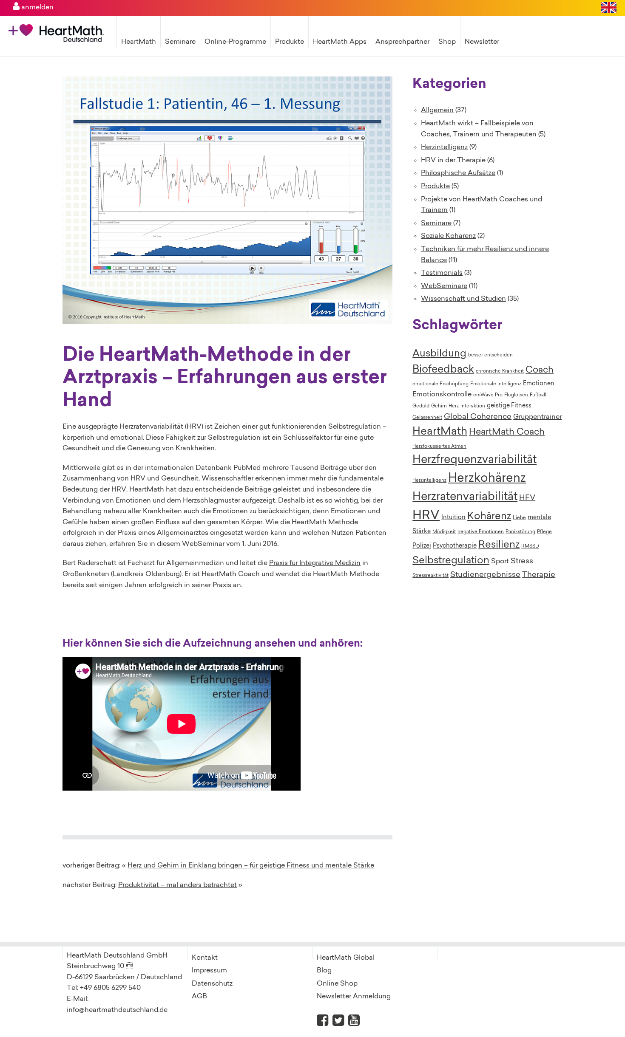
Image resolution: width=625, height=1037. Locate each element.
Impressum (209, 970)
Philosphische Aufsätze (458, 173)
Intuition (453, 518)
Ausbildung (439, 354)
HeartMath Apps (339, 42)
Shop (447, 42)
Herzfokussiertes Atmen (439, 446)
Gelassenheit (427, 417)
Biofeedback (443, 370)
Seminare (180, 42)
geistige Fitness (509, 406)
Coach (540, 370)
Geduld (420, 406)
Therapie (538, 575)
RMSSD (530, 546)
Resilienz (499, 545)
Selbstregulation (450, 561)
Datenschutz (212, 983)
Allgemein (437, 110)
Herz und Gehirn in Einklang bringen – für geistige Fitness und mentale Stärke (251, 865)
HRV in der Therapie (453, 160)
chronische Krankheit (500, 371)
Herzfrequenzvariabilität (474, 460)
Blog (324, 970)
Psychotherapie (455, 546)
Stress (522, 561)
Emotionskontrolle (442, 394)
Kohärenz (489, 517)
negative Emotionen (480, 532)
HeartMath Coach (507, 432)
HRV (426, 516)
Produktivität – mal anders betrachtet (177, 885)
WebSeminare (444, 286)
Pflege (544, 532)
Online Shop (337, 983)
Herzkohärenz (487, 479)
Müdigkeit (444, 532)
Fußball (538, 395)
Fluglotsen (516, 395)
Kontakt (205, 958)
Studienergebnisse (485, 575)
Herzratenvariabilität (464, 497)
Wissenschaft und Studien (463, 299)
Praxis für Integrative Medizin (315, 563)
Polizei (421, 546)
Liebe (519, 518)
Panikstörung (520, 532)
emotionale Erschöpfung (440, 384)
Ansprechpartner (402, 42)
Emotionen (538, 384)
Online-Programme (235, 42)
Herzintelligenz (444, 147)
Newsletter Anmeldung (354, 996)
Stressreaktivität (430, 576)
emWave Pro (488, 395)
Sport (500, 561)
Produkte (289, 42)
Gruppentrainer (537, 417)
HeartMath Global (346, 958)
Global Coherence (477, 417)
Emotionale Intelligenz (495, 384)
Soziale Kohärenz (448, 236)
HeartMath (138, 42)
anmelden (37, 7)
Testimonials (442, 273)
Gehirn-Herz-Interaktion (458, 406)
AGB (199, 996)
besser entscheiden (490, 355)
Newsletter (482, 42)
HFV (527, 498)
